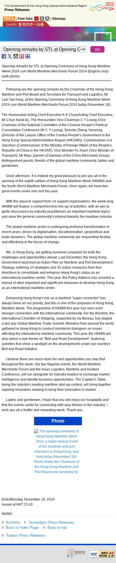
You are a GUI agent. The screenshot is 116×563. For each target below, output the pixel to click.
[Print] (27, 56)
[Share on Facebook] (4, 56)
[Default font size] (36, 18)
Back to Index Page (22, 527)
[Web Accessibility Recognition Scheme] (76, 553)
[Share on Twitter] (10, 56)
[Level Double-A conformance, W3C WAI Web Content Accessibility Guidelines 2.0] (102, 554)
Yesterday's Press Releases (51, 522)
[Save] (21, 56)
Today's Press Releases (25, 535)
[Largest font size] (47, 18)
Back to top (57, 527)
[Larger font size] (42, 18)
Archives (13, 522)
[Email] (16, 56)
